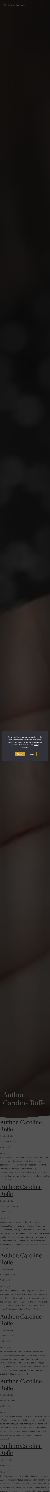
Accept (20, 754)
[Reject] (44, 733)
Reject (31, 754)
